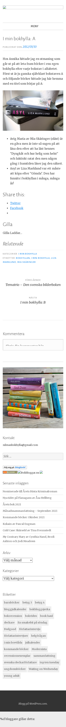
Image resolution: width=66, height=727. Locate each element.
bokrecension (13, 616)
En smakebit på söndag (32, 622)
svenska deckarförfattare (20, 662)
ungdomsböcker (15, 669)
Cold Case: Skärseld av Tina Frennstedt (27, 530)
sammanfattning (44, 655)
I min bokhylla (27, 253)
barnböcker (11, 602)
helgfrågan (38, 635)
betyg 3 (27, 602)
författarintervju (29, 629)
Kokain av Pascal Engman (19, 524)
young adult (11, 675)
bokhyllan (23, 258)
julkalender (32, 642)
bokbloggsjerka (40, 609)
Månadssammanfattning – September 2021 (30, 511)
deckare (9, 622)
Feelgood (10, 629)
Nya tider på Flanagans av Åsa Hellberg (27, 497)
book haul (46, 616)
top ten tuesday (49, 662)
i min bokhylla (40, 258)
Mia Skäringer (26, 262)
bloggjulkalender (15, 609)
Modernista (39, 649)
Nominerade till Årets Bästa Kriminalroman (30, 491)
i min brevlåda (13, 642)
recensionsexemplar (17, 655)
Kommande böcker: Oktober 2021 (24, 517)
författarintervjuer (16, 635)
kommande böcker (16, 649)
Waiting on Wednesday (43, 669)
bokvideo (31, 616)
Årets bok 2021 (12, 504)
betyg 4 (40, 602)
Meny (34, 26)
